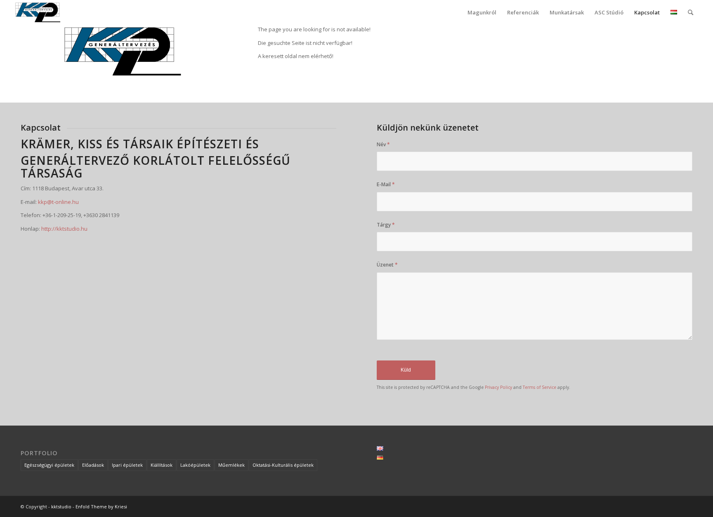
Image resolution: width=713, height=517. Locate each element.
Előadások (93, 465)
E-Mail (386, 184)
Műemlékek (231, 465)
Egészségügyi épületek (49, 465)
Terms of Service (539, 387)
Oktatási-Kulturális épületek (283, 465)
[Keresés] (690, 12)
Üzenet (387, 264)
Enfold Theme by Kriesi (101, 506)
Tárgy (386, 224)
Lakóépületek (195, 465)
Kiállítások (161, 465)
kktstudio (61, 506)
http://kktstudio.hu (64, 228)
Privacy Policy (498, 387)
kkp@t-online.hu (58, 202)
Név (383, 144)
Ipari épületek (127, 465)
